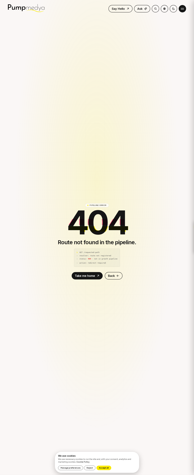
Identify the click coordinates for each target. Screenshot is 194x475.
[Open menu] (182, 8)
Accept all (104, 468)
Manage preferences (71, 468)
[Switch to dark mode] (173, 8)
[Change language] (164, 8)
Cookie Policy (82, 462)
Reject (90, 468)
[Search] (155, 8)
